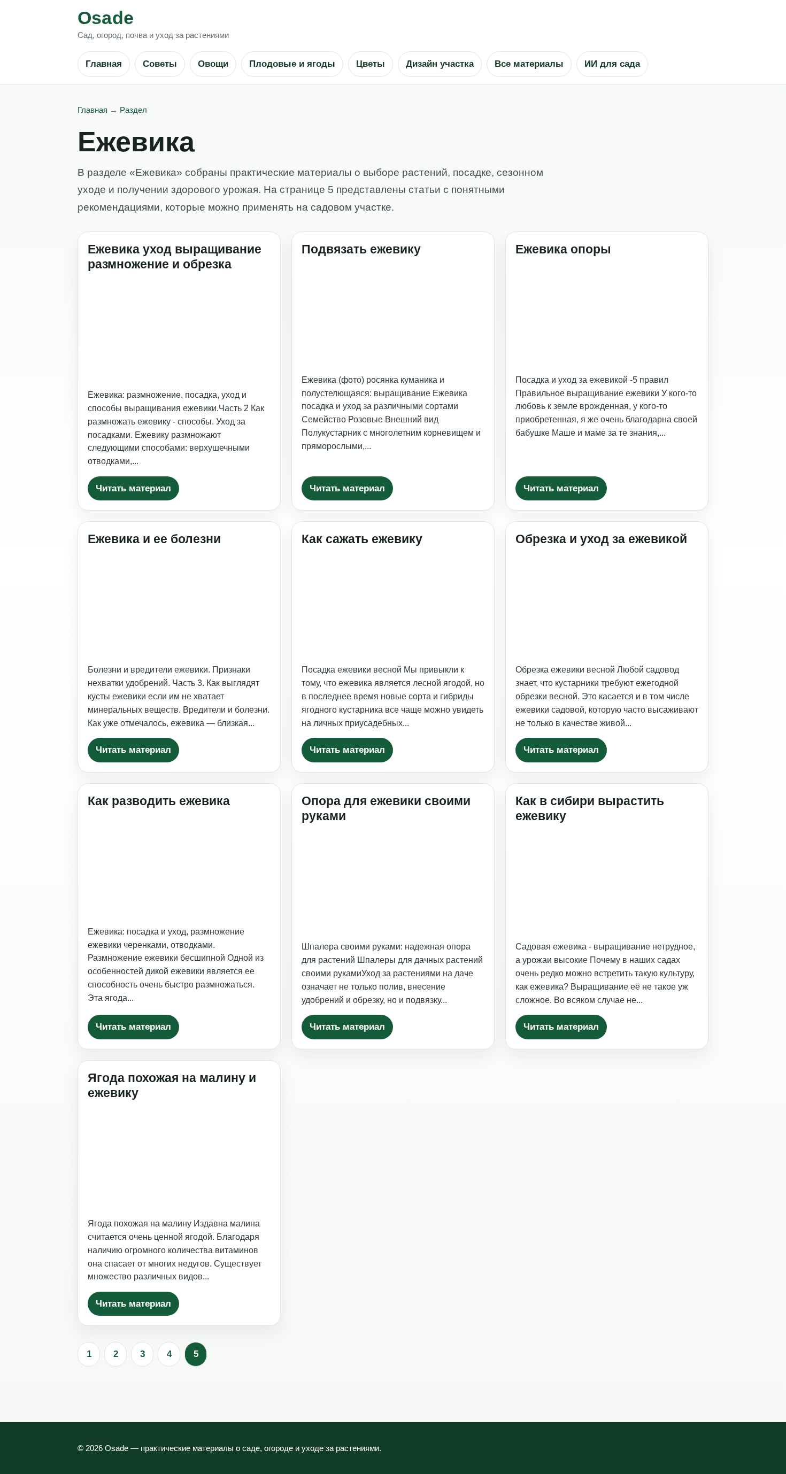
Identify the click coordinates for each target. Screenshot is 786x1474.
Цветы (370, 64)
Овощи (213, 64)
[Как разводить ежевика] (179, 866)
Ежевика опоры (563, 249)
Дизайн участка (440, 64)
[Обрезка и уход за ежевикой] (606, 604)
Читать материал (133, 488)
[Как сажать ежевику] (393, 604)
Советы (160, 64)
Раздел (133, 109)
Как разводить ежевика (159, 801)
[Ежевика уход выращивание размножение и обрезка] (179, 329)
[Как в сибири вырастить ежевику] (606, 881)
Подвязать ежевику (361, 249)
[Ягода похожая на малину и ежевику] (179, 1158)
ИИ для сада (612, 64)
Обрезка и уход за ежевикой (601, 539)
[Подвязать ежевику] (393, 314)
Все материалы (529, 64)
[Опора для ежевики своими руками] (393, 881)
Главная (104, 64)
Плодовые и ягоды (292, 64)
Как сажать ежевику (362, 539)
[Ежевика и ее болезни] (179, 604)
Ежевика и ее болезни (154, 539)
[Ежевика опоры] (606, 314)
